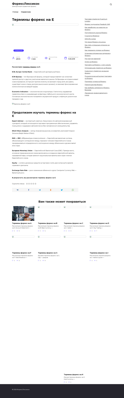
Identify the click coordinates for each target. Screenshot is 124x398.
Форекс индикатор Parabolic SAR (97, 24)
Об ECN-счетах (90, 39)
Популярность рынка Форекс (96, 33)
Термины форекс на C (73, 223)
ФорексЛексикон (25, 3)
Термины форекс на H (73, 374)
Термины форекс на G (47, 253)
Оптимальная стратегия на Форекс (98, 68)
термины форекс (29, 67)
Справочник (26, 12)
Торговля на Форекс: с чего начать (98, 65)
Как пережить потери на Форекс (97, 50)
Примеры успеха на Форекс (95, 81)
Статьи (15, 12)
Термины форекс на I (99, 253)
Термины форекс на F (21, 253)
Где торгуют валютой (92, 59)
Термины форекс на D (99, 223)
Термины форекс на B (47, 223)
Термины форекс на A (21, 223)
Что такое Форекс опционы (95, 42)
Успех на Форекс (91, 62)
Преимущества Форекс (94, 85)
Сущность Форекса (92, 36)
